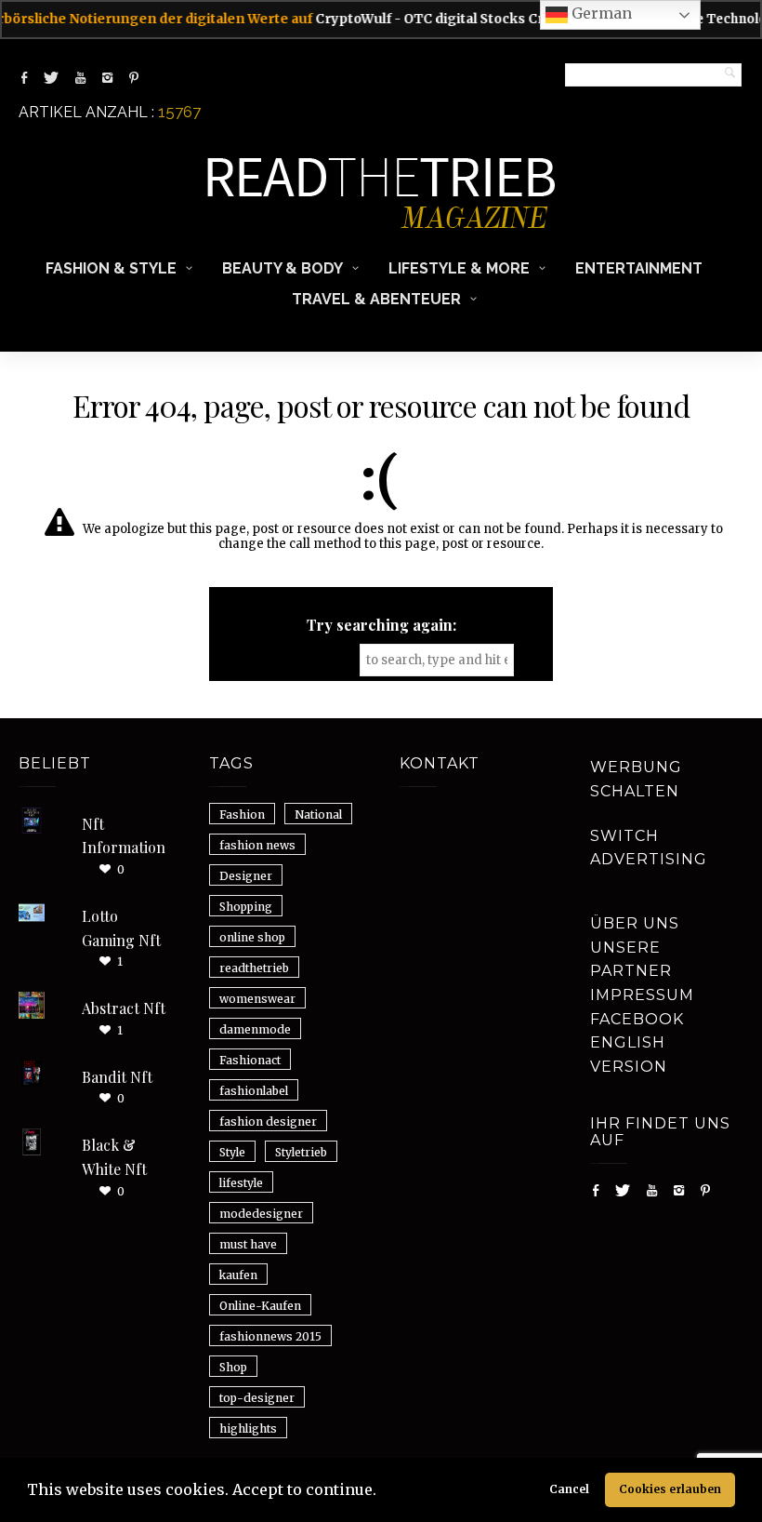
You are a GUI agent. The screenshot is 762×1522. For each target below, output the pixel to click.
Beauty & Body (282, 268)
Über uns (634, 923)
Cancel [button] (569, 1489)
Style (232, 1152)
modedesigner (261, 1214)
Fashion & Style (111, 268)
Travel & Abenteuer (376, 299)
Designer (245, 876)
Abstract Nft (123, 1008)
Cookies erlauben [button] (670, 1489)
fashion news (257, 845)
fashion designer (268, 1121)
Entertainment (639, 268)
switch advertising (648, 848)
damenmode (255, 1029)
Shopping (245, 907)
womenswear (257, 999)
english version (628, 1054)
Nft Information (123, 836)
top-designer (257, 1398)
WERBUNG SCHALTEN (636, 779)
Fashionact (250, 1060)
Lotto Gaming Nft (121, 928)
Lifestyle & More (459, 268)
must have (248, 1244)
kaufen (238, 1275)
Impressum (642, 995)
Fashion (242, 814)
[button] (383, 1492)
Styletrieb (301, 1152)
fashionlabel (253, 1091)
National (318, 814)
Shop (233, 1367)
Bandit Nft (117, 1077)
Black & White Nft (114, 1157)
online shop (252, 937)
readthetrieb (254, 968)
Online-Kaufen (260, 1306)
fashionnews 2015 (270, 1336)
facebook (637, 1019)
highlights (248, 1428)
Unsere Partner (631, 960)
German (600, 13)
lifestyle (241, 1183)
